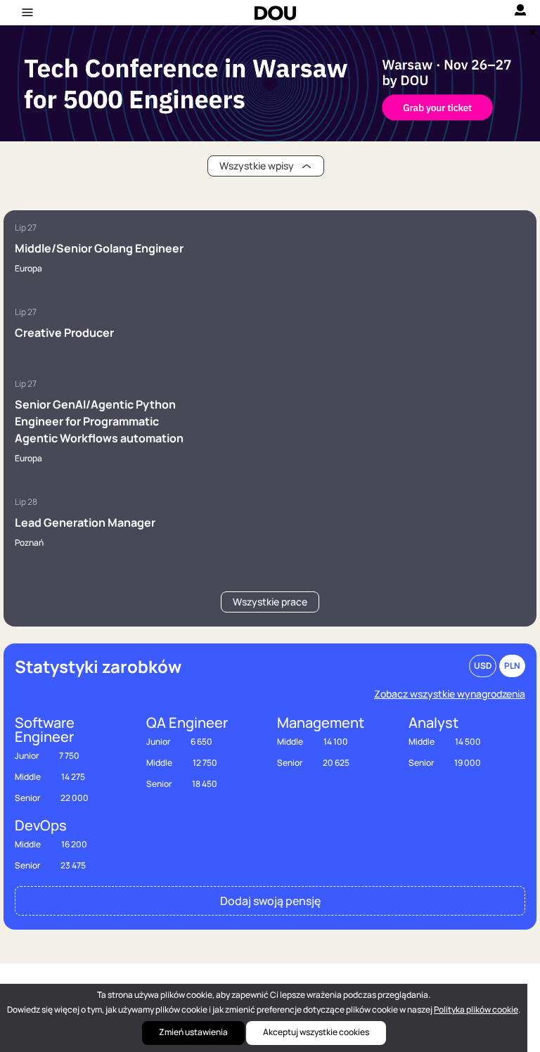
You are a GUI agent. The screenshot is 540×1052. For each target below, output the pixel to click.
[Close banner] (530, 29)
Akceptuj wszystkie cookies (316, 1032)
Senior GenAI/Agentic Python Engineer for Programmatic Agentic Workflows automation (99, 421)
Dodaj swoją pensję (270, 901)
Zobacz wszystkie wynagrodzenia (449, 693)
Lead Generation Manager (85, 522)
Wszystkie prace (270, 601)
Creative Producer (64, 332)
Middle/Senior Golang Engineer (99, 248)
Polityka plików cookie (476, 1009)
